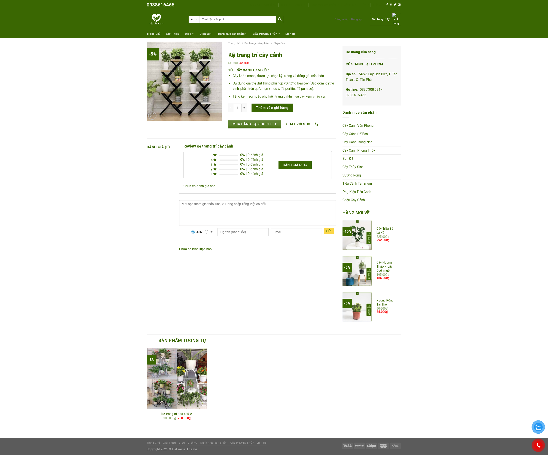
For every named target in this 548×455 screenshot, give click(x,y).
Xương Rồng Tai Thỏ (385, 302)
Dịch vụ (299, 4)
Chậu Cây (279, 43)
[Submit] (279, 19)
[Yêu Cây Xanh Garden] (164, 19)
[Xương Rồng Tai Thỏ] (357, 307)
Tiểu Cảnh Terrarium (357, 183)
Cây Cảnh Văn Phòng (358, 126)
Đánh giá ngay (295, 165)
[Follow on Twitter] (395, 4)
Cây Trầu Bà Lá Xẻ (385, 231)
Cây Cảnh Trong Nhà (357, 142)
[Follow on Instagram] (391, 4)
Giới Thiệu (270, 4)
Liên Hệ (378, 4)
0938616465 (160, 5)
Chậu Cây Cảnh (353, 200)
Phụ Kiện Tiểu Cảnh (356, 192)
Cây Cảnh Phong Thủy (358, 150)
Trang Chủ (253, 4)
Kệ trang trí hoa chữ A (176, 414)
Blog (284, 4)
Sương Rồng (351, 175)
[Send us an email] (399, 4)
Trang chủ (234, 43)
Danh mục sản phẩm (323, 4)
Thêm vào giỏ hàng (272, 108)
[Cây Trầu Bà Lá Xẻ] (357, 235)
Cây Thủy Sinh (352, 167)
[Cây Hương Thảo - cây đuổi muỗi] (357, 271)
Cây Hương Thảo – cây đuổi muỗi (384, 266)
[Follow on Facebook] (387, 4)
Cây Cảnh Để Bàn (355, 134)
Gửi (329, 231)
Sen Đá (347, 159)
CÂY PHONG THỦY (355, 4)
